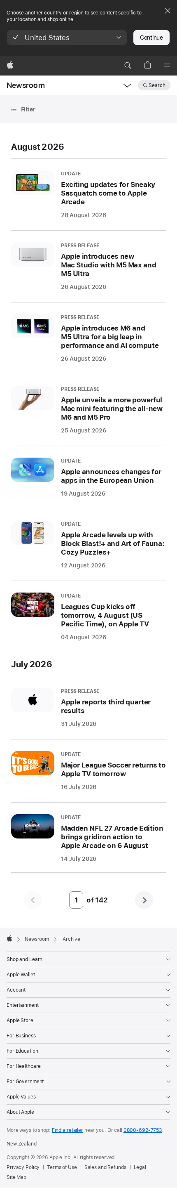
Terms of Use (62, 1167)
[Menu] (167, 66)
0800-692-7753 (142, 1130)
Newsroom (26, 85)
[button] (67, 37)
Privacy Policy (23, 1167)
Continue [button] (151, 37)
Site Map (16, 1177)
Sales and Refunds (105, 1167)
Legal (140, 1167)
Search (157, 85)
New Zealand (22, 1144)
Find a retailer (67, 1130)
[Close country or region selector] (167, 10)
